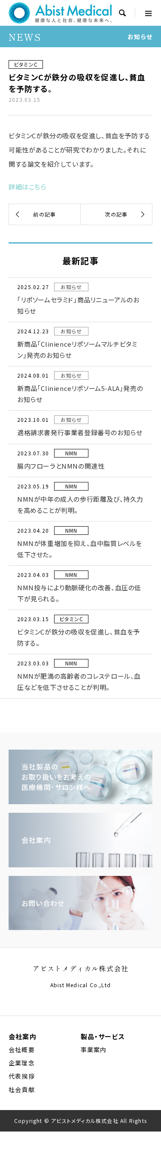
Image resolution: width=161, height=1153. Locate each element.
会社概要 (22, 1049)
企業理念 (22, 1062)
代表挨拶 (22, 1076)
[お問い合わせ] (80, 926)
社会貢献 (22, 1089)
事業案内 (94, 1049)
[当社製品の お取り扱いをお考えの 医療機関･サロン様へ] (80, 800)
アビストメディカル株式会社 (81, 968)
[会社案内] (80, 864)
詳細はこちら (27, 186)
